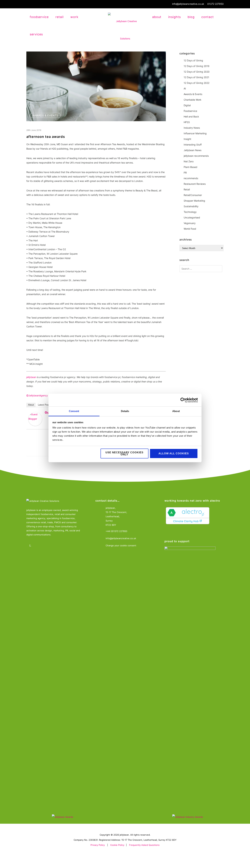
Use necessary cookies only (124, 453)
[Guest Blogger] (35, 419)
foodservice (39, 17)
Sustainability (191, 206)
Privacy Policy (97, 845)
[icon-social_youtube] (49, 545)
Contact (207, 17)
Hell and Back (191, 116)
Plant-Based (190, 167)
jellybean (31, 377)
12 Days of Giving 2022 (196, 82)
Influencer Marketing (195, 133)
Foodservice (190, 110)
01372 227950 (215, 3)
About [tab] (176, 411)
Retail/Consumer (193, 195)
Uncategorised (192, 217)
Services (36, 34)
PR (185, 172)
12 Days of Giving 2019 (196, 66)
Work (74, 17)
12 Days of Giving (193, 60)
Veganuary (190, 223)
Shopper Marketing (194, 200)
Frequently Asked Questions (144, 845)
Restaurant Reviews (195, 183)
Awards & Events (45, 115)
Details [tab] (125, 411)
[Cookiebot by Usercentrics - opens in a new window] (183, 400)
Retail (187, 189)
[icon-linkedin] (31, 545)
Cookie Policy (117, 845)
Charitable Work (192, 99)
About (156, 17)
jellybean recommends (196, 155)
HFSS (187, 122)
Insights (174, 17)
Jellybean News (192, 150)
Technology (190, 211)
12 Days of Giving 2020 (197, 71)
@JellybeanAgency (37, 395)
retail (59, 17)
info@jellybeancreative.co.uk (188, 3)
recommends (191, 178)
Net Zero (189, 161)
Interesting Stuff (193, 144)
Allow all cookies (174, 453)
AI (185, 88)
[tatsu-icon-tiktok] (59, 545)
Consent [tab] (74, 411)
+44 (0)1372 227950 (116, 531)
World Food (190, 228)
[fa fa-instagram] (40, 545)
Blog (191, 17)
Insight (187, 139)
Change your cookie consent (121, 545)
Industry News (192, 127)
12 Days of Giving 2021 (196, 77)
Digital (187, 105)
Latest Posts (44, 405)
